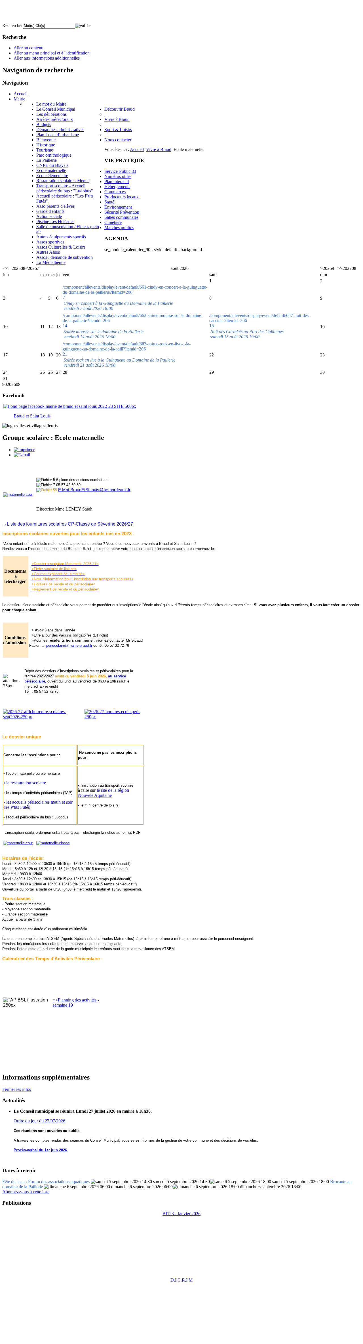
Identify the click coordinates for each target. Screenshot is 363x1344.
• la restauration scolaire (24, 782)
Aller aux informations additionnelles (47, 58)
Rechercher (12, 25)
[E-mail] (22, 454)
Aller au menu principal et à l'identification (52, 53)
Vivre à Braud (158, 149)
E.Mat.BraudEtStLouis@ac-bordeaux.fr (94, 490)
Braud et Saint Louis (32, 415)
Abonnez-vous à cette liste (25, 1191)
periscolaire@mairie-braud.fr (69, 645)
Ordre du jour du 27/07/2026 (39, 1120)
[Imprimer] (24, 449)
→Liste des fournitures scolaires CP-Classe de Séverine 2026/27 (67, 524)
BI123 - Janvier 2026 (181, 1213)
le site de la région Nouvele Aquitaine (103, 793)
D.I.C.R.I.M (181, 1280)
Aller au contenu (28, 47)
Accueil (137, 149)
